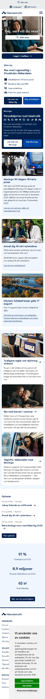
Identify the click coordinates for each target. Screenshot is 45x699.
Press (4, 683)
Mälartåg (8, 65)
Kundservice (7, 679)
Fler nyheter (9, 535)
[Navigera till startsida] (13, 12)
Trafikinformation (9, 633)
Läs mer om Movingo (12, 143)
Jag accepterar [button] (27, 681)
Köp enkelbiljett (32, 99)
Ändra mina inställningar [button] (27, 691)
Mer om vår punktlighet (22, 599)
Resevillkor (6, 656)
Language (15, 6)
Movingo (8, 111)
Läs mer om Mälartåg (13, 100)
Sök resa (22, 2)
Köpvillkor (6, 652)
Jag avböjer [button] (27, 686)
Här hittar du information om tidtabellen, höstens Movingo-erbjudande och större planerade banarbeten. (21, 318)
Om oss (5, 625)
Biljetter (5, 637)
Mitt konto (30, 6)
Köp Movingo (32, 142)
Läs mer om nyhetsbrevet (15, 265)
